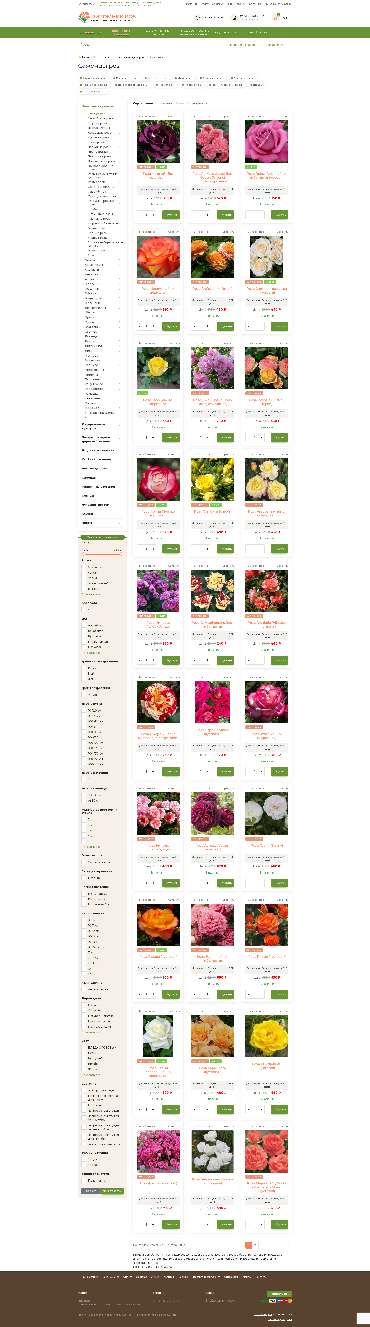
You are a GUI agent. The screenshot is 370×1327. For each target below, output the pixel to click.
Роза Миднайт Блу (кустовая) (158, 175)
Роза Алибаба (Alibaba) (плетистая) (267, 624)
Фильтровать (112, 1190)
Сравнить (174, 116)
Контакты (260, 1276)
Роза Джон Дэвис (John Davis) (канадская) (212, 402)
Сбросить (90, 1190)
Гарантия (241, 4)
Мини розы (185, 78)
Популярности (197, 103)
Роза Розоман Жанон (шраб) (267, 402)
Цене (180, 103)
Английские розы (94, 78)
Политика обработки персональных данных (105, 1314)
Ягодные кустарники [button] (230, 32)
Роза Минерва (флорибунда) (158, 624)
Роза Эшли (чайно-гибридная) (212, 958)
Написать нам (280, 1293)
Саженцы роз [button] (90, 32)
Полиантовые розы (95, 84)
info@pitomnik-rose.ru (221, 1300)
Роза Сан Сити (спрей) (212, 511)
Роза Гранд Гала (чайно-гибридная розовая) (267, 175)
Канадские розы (126, 78)
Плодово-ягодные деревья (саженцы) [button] (194, 32)
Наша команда (110, 1276)
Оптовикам (256, 4)
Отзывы (246, 1276)
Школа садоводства (280, 1319)
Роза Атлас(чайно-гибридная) (266, 736)
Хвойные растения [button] (264, 32)
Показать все (91, 594)
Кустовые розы (157, 78)
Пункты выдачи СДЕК (278, 4)
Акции (229, 4)
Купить (172, 214)
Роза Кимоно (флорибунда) (158, 847)
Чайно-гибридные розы (227, 84)
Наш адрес (84, 1300)
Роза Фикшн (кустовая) (158, 1183)
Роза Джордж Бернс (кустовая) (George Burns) (158, 736)
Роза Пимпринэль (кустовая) (267, 1066)
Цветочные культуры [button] (121, 32)
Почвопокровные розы (132, 84)
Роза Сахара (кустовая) (158, 957)
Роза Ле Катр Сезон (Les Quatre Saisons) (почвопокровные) (212, 177)
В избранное (147, 116)
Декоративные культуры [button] (157, 32)
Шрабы (257, 84)
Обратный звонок (249, 19)
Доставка (217, 4)
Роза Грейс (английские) (212, 289)
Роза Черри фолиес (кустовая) (212, 732)
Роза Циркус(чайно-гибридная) (158, 290)
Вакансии (183, 1276)
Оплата (205, 4)
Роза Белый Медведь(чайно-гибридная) (158, 1072)
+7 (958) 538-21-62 (166, 1301)
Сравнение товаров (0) (243, 45)
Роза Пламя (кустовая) (266, 957)
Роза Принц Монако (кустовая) (158, 513)
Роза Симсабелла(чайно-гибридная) (212, 624)
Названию (165, 103)
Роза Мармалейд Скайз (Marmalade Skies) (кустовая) (266, 1187)
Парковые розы (213, 78)
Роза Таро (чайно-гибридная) (158, 402)
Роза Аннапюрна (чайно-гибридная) (212, 1181)
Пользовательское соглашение (156, 1314)
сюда (154, 1262)
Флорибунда (193, 84)
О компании (190, 4)
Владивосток (86, 4)
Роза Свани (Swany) (267, 845)
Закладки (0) (274, 45)
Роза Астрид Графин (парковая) (212, 847)
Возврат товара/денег (206, 1276)
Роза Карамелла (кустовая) (212, 1070)
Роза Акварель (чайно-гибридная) (267, 513)
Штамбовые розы (94, 91)
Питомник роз (263, 1314)
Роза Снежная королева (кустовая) (267, 290)
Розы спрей (166, 84)
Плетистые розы (244, 78)
